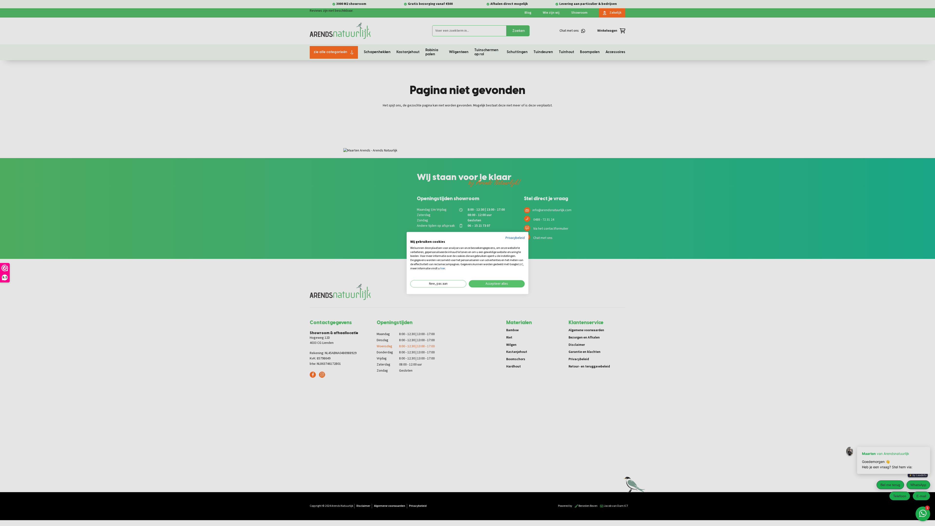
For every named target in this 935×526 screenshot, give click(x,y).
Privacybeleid (515, 237)
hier (442, 268)
